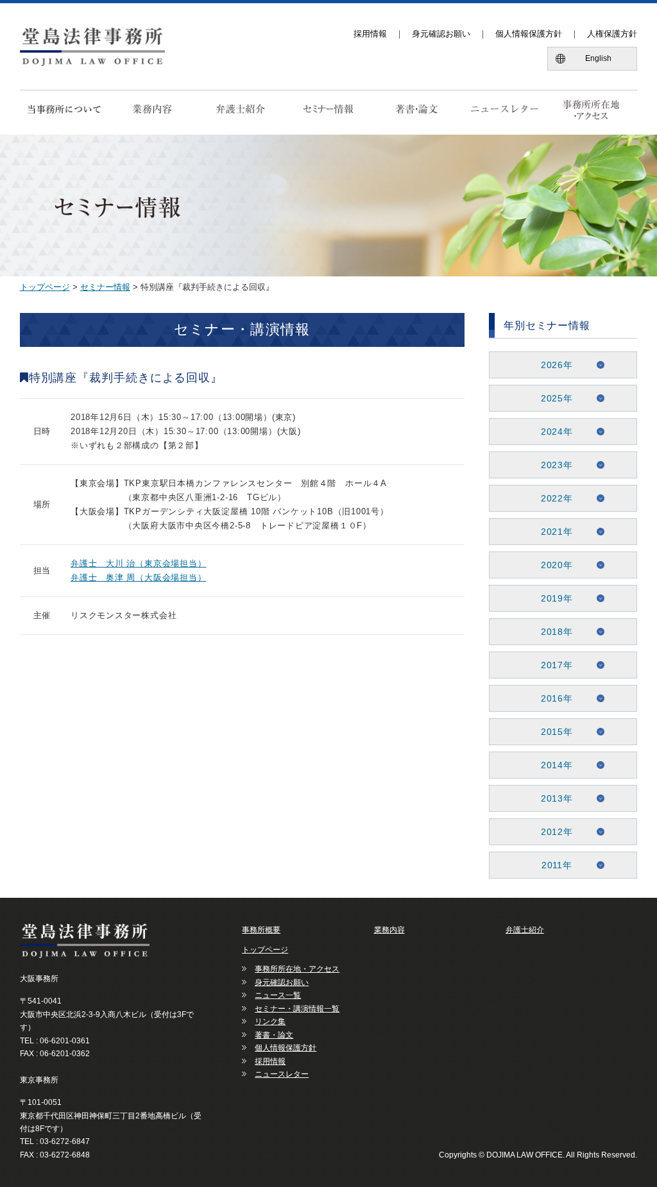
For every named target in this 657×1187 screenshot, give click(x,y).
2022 (552, 498)
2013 (552, 798)
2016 (552, 698)
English (598, 58)
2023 (552, 465)
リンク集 (270, 1021)
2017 (552, 665)
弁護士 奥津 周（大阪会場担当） (138, 577)
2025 (552, 398)
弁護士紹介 (525, 930)
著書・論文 (274, 1035)
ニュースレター (282, 1074)
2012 (552, 832)
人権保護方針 (612, 33)
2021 (552, 531)
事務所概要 (261, 930)
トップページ (45, 287)
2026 (552, 365)
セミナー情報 (105, 287)
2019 (552, 598)
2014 (552, 765)
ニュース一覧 (278, 995)
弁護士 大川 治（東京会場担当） (138, 563)
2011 (552, 865)
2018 (552, 632)
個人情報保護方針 (528, 33)
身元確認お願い (441, 33)
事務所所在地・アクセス (297, 969)
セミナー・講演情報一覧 (297, 1009)
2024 (552, 431)
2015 (552, 732)
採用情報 (370, 33)
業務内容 (389, 930)
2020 (552, 565)
